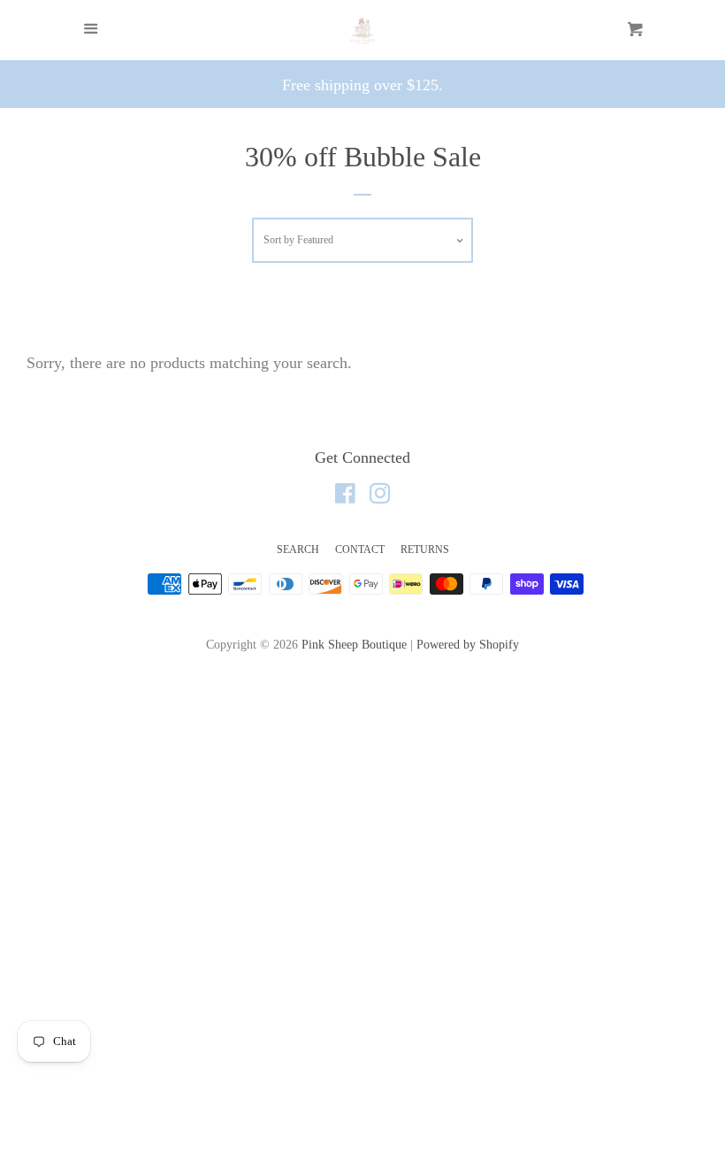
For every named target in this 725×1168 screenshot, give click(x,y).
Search (298, 549)
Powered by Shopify (467, 644)
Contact (360, 549)
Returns (425, 549)
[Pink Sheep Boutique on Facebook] (345, 496)
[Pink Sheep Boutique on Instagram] (380, 496)
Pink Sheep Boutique (354, 644)
